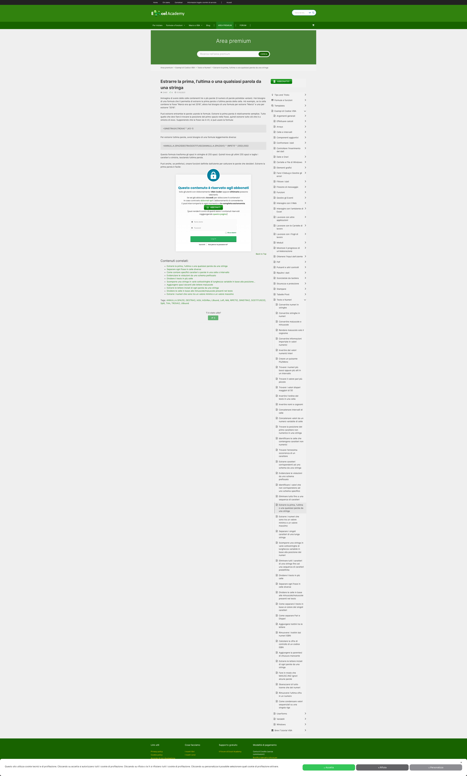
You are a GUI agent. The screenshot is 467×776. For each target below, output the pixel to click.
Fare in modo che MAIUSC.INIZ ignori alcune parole (288, 676)
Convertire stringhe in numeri (289, 315)
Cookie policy (156, 755)
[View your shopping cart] (313, 25)
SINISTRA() (244, 300)
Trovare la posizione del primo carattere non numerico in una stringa (290, 430)
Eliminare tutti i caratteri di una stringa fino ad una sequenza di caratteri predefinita (291, 565)
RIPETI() (234, 300)
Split (163, 303)
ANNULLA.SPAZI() (175, 300)
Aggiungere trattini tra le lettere (291, 625)
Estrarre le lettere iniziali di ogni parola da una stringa (290, 664)
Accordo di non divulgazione (163, 758)
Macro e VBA (194, 25)
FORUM (243, 25)
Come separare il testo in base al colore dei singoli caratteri (291, 607)
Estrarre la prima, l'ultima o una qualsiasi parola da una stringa (291, 508)
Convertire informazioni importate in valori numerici (290, 341)
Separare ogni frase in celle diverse (289, 585)
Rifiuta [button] (383, 767)
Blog (208, 25)
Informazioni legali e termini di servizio (201, 2)
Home (155, 2)
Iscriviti (202, 244)
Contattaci (179, 2)
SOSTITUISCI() (258, 300)
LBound (215, 300)
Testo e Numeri (204, 67)
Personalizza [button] (436, 767)
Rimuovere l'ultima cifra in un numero (290, 694)
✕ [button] (461, 762)
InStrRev (206, 300)
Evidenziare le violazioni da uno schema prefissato (290, 476)
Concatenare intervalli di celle (291, 411)
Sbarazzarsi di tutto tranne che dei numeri (289, 686)
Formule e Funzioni (174, 25)
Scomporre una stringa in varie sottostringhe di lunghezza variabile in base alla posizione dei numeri (291, 549)
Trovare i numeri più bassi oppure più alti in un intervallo (290, 370)
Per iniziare (157, 25)
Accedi (229, 2)
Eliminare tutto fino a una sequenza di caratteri (291, 498)
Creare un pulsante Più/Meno (288, 360)
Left (222, 300)
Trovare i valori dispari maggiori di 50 (289, 389)
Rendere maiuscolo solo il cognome (291, 332)
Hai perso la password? (218, 244)
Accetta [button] (330, 767)
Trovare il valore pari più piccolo (290, 380)
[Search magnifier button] (313, 12)
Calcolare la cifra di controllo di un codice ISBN (289, 644)
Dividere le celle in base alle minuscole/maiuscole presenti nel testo (291, 595)
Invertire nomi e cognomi (291, 404)
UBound (185, 303)
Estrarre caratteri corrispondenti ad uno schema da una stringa (290, 464)
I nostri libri (190, 751)
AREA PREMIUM (225, 25)
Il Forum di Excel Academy (230, 751)
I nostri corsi (190, 755)
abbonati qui (206, 200)
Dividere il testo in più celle (289, 577)
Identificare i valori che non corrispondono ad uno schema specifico (290, 488)
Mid (227, 300)
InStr (199, 300)
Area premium (167, 67)
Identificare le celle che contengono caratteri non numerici (291, 441)
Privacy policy (157, 751)
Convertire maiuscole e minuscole (290, 323)
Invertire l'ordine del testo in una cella (288, 397)
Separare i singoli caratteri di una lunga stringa (289, 534)
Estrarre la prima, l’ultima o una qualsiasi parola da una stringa (240, 67)
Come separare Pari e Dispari (289, 617)
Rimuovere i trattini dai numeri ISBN (290, 634)
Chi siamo (166, 2)
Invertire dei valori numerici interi (287, 352)
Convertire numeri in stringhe (289, 306)
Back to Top (261, 254)
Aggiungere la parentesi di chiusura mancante (290, 654)
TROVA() (175, 303)
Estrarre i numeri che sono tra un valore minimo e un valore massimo (289, 521)
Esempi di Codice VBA (185, 67)
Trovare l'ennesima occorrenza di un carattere (288, 453)
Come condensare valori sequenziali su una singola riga (291, 704)
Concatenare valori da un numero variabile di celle (291, 420)
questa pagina (220, 214)
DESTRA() (190, 300)
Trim (168, 303)
